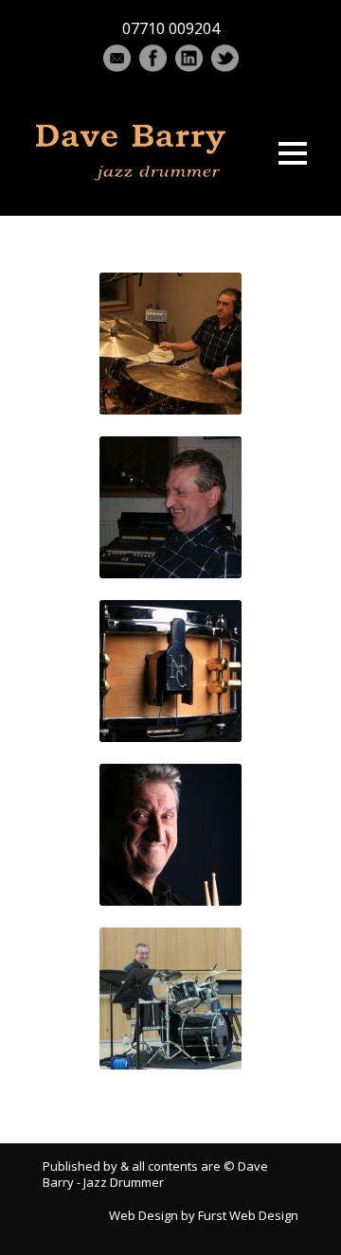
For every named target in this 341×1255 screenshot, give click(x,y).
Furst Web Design (248, 1215)
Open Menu (292, 152)
